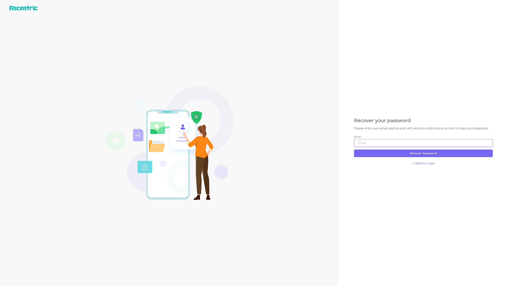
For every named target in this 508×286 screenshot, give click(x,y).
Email (357, 136)
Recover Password (423, 153)
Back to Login (424, 163)
